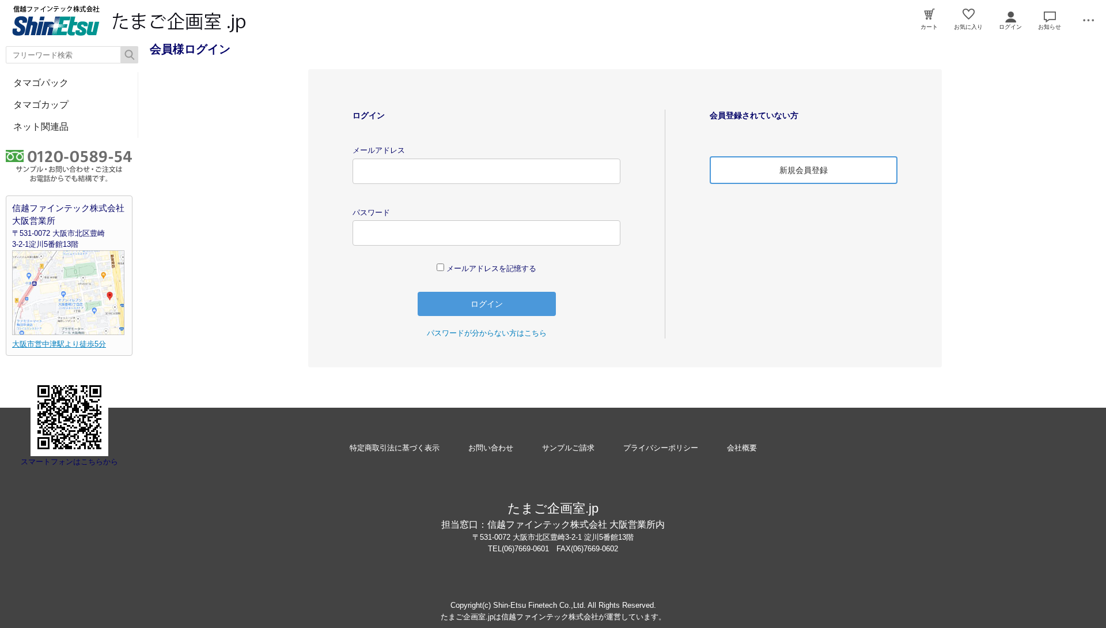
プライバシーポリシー (660, 447)
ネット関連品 (41, 126)
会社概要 (742, 447)
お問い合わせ (490, 447)
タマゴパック (41, 83)
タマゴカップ (41, 105)
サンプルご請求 (568, 447)
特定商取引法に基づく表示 (395, 447)
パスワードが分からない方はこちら (487, 333)
